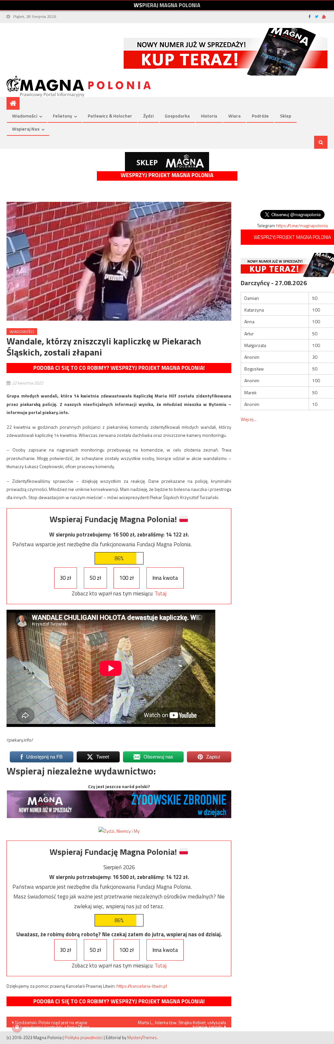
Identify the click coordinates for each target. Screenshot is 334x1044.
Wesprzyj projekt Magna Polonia (167, 175)
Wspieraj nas (25, 128)
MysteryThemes (142, 1037)
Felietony (62, 115)
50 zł (95, 578)
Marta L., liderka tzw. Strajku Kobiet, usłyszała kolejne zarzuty (182, 1023)
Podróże (260, 115)
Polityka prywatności (84, 1037)
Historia (209, 115)
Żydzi (148, 115)
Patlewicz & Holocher (110, 115)
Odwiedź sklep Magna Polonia (167, 161)
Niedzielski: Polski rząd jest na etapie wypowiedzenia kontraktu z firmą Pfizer (50, 1023)
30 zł (65, 578)
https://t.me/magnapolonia (302, 225)
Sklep (285, 115)
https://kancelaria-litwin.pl (141, 985)
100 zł (126, 578)
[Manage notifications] (17, 1027)
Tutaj (160, 593)
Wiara (234, 115)
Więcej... (248, 419)
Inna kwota (165, 578)
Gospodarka (177, 115)
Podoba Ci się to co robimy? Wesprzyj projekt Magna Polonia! (119, 368)
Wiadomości (24, 115)
